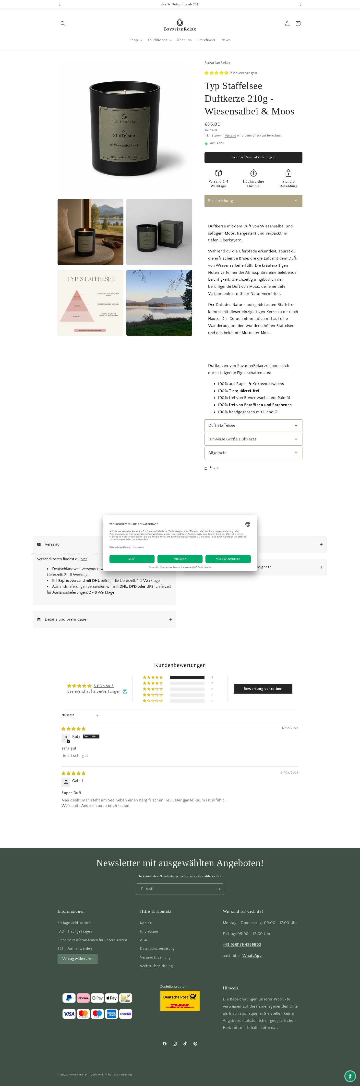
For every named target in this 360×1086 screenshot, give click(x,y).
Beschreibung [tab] (220, 201)
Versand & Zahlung (155, 957)
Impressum (149, 932)
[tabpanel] (253, 313)
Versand (230, 135)
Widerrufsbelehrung (156, 966)
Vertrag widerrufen (77, 959)
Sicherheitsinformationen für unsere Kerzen (92, 940)
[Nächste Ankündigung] (300, 4)
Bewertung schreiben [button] (263, 689)
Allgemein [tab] (217, 453)
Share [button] (214, 468)
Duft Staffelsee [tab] (221, 425)
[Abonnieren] (218, 889)
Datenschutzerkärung (157, 949)
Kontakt (146, 923)
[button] (63, 23)
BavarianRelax (78, 1074)
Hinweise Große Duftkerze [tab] (232, 439)
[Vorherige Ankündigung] (59, 4)
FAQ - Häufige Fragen (75, 932)
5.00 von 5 (104, 686)
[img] (73, 729)
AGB (143, 940)
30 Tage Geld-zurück (74, 923)
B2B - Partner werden (75, 949)
